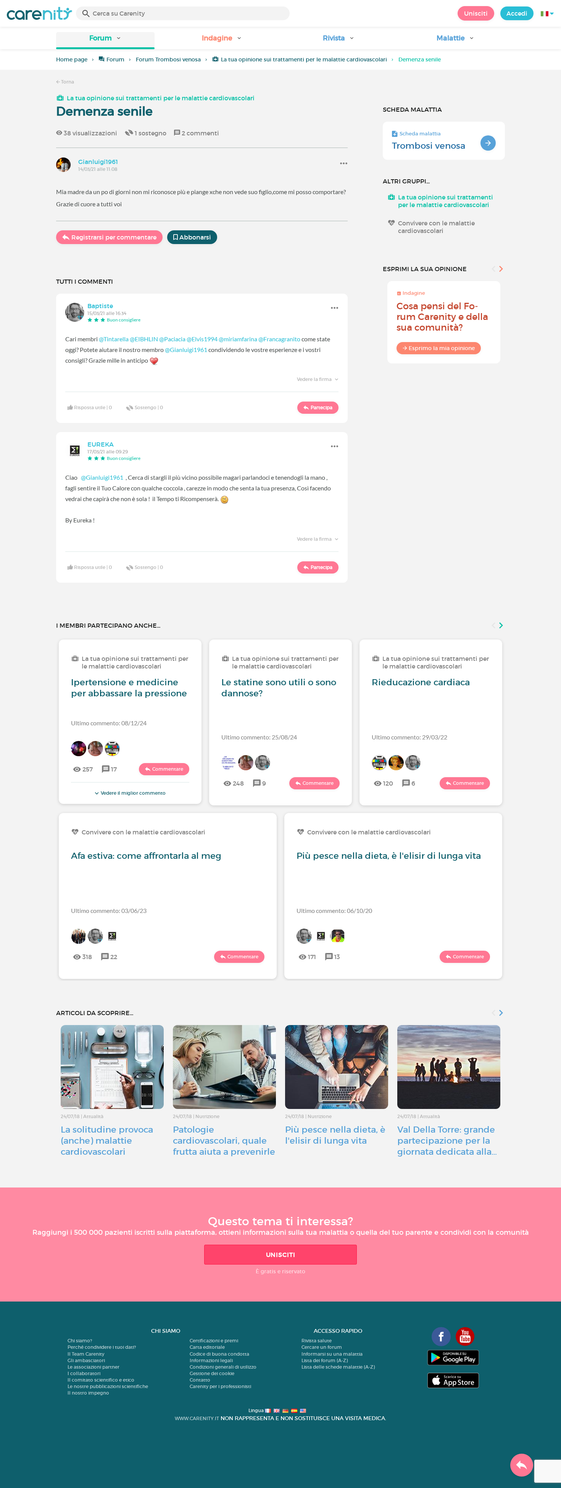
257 (87, 769)
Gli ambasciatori (86, 1360)
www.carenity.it (197, 1418)
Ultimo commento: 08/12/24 (109, 722)
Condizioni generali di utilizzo (223, 1367)
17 (114, 769)
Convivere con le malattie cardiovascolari (436, 227)
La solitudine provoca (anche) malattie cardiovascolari (107, 1140)
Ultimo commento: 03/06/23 (109, 910)
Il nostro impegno (88, 1393)
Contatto (200, 1380)
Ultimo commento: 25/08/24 (259, 737)
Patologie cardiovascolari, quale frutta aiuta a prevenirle (224, 1140)
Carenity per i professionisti (220, 1386)
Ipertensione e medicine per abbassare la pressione (129, 688)
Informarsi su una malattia (332, 1354)
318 (87, 957)
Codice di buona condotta (219, 1354)
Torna (67, 82)
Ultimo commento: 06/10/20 (334, 910)
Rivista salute (316, 1340)
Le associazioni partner (93, 1367)
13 (337, 957)
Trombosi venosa (428, 145)
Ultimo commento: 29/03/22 (409, 737)
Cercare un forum (321, 1347)
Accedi (516, 13)
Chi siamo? (80, 1340)
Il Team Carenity (86, 1354)
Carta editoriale (207, 1347)
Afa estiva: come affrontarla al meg (146, 855)
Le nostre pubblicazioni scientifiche (108, 1386)
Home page (71, 59)
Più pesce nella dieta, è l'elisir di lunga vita (389, 855)
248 (238, 783)
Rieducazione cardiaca (421, 682)
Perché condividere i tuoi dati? (102, 1347)
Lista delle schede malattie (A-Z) (338, 1367)
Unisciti (476, 13)
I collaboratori (84, 1373)
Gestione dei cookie (212, 1373)
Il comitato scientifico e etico (101, 1380)
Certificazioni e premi (214, 1340)
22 (113, 957)
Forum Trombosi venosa (168, 59)
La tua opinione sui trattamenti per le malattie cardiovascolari (304, 59)
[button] (105, 40)
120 (388, 783)
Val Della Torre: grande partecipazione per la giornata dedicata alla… (447, 1140)
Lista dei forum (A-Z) (324, 1360)
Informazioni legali (211, 1360)
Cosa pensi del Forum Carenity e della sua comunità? (442, 316)
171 (312, 957)
